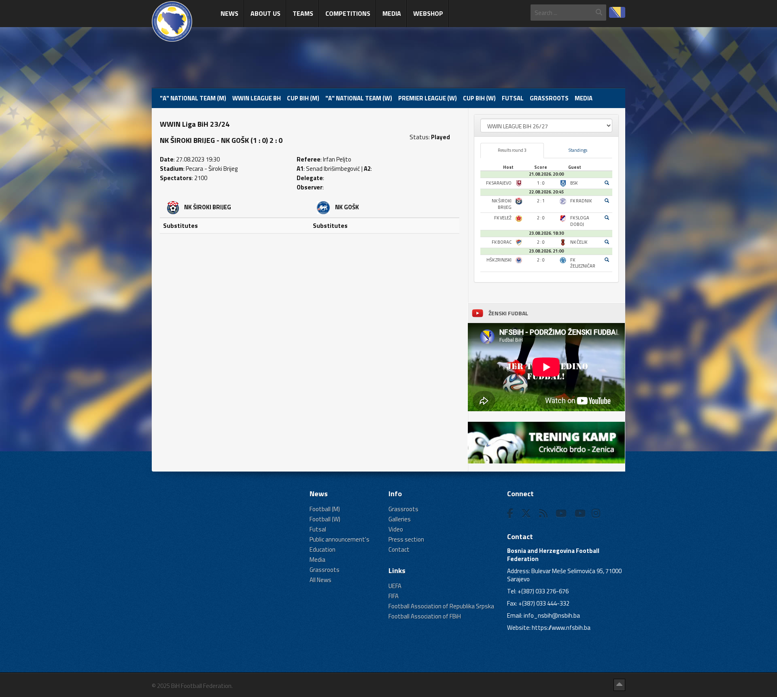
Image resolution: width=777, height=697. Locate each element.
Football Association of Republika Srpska (441, 606)
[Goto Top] (619, 685)
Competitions (347, 13)
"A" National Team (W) (358, 98)
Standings (578, 150)
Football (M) (325, 509)
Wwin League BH (256, 98)
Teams (303, 13)
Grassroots (549, 98)
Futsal (513, 98)
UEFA (394, 586)
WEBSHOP (428, 13)
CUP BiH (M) (303, 98)
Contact (399, 549)
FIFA (393, 596)
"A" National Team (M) (193, 98)
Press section (406, 539)
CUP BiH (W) (479, 98)
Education (322, 549)
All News (320, 579)
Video (395, 529)
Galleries (399, 519)
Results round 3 (512, 150)
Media (391, 13)
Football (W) (325, 519)
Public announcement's (339, 539)
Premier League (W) (427, 98)
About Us (265, 13)
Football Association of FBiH (424, 616)
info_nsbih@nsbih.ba (552, 615)
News (229, 13)
